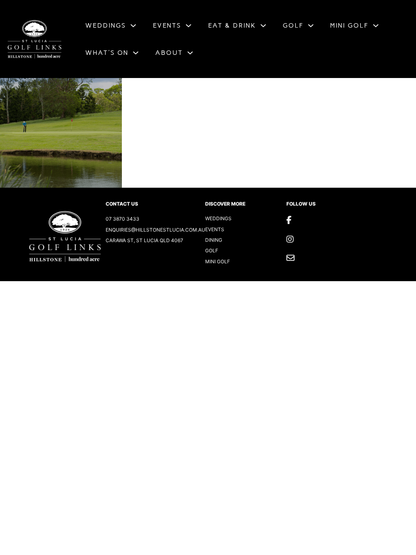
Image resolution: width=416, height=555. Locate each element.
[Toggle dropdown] (133, 25)
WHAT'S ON (106, 52)
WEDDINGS (105, 25)
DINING (213, 240)
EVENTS (167, 25)
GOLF (293, 25)
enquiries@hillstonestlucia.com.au (155, 230)
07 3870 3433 (122, 219)
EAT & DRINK (232, 25)
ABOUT (169, 52)
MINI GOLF (349, 25)
